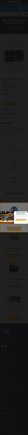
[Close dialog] (27, 212)
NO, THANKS (21, 222)
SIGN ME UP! (21, 219)
